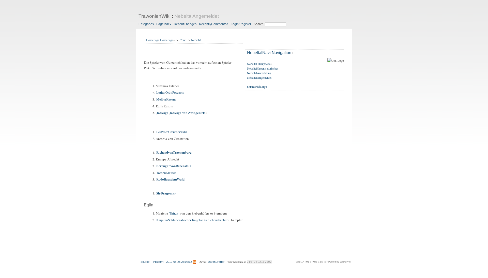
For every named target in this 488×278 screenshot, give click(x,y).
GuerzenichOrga (257, 87)
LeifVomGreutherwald (171, 132)
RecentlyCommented (213, 24)
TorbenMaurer (166, 172)
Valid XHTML (302, 261)
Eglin (148, 205)
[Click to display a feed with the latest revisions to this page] (194, 261)
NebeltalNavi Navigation (269, 53)
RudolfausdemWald (170, 179)
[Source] (145, 261)
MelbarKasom (166, 99)
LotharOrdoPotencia (170, 92)
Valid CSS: (318, 261)
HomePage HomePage (159, 40)
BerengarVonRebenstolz (173, 165)
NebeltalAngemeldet (196, 16)
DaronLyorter (216, 261)
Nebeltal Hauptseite (258, 64)
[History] (158, 261)
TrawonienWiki (155, 16)
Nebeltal (196, 40)
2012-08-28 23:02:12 (179, 261)
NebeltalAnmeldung (259, 73)
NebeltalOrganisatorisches (263, 68)
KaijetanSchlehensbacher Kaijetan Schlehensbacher (191, 220)
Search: (259, 24)
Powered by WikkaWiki (339, 261)
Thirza (173, 213)
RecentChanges (185, 24)
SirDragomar (166, 193)
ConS (183, 40)
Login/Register (241, 24)
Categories (146, 24)
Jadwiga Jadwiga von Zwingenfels (180, 112)
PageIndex (163, 24)
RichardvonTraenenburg (174, 152)
